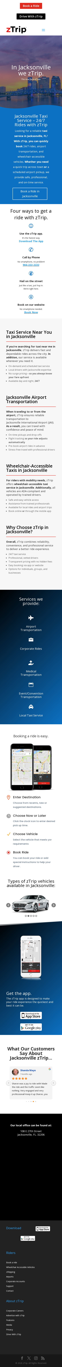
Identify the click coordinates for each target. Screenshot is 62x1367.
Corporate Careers (15, 1310)
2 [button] (28, 916)
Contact (10, 1290)
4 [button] (33, 916)
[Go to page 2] (28, 1101)
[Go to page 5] (35, 1101)
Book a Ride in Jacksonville (30, 193)
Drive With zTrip (31, 16)
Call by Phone (31, 257)
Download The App (31, 241)
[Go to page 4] (33, 1101)
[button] (8, 905)
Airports (10, 1276)
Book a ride (11, 1262)
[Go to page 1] (26, 1101)
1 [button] (26, 916)
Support (10, 1286)
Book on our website (31, 304)
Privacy (9, 1329)
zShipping (10, 1272)
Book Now (31, 312)
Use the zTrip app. (31, 233)
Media (9, 1324)
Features (10, 1320)
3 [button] (31, 916)
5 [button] (36, 916)
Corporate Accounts (15, 1281)
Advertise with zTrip (15, 1315)
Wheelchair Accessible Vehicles (20, 1267)
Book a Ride (31, 6)
